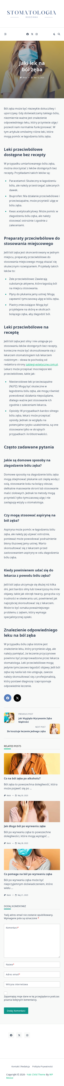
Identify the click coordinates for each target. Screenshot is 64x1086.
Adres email (13, 974)
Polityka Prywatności (42, 1066)
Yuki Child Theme (36, 1074)
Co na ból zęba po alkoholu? (22, 778)
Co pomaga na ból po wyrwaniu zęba (28, 874)
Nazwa (10, 964)
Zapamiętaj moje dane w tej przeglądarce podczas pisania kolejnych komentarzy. (31, 998)
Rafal (25, 77)
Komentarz (12, 927)
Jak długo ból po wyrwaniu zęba (25, 826)
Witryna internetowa (17, 984)
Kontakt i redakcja (20, 1066)
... (31, 788)
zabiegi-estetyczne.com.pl (42, 364)
